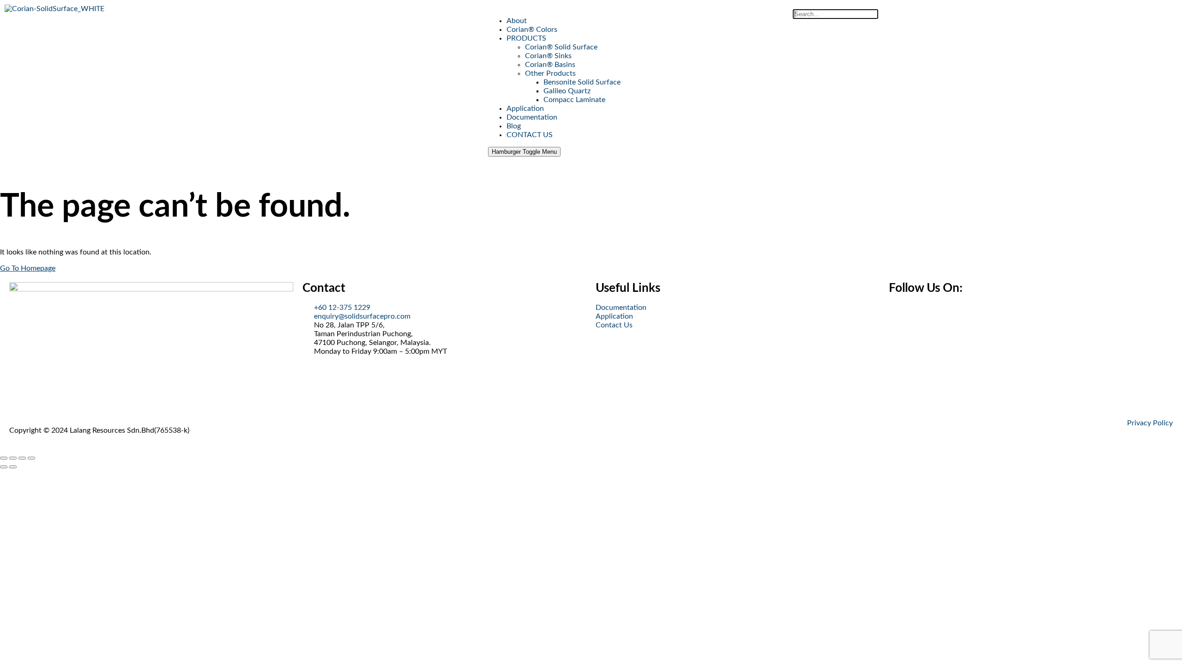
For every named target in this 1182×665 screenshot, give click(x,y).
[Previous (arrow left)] (3, 467)
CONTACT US (530, 135)
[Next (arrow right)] (13, 467)
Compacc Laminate (574, 99)
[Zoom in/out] (3, 458)
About (517, 20)
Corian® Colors (532, 29)
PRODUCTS (526, 38)
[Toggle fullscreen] (13, 458)
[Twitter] (925, 314)
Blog (514, 126)
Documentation (532, 117)
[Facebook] (900, 314)
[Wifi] (950, 314)
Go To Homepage (27, 268)
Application (525, 108)
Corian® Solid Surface (561, 47)
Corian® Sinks (548, 56)
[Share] (22, 458)
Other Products (550, 73)
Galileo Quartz (567, 91)
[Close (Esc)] (31, 458)
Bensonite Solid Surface (582, 82)
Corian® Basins (550, 64)
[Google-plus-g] (975, 314)
